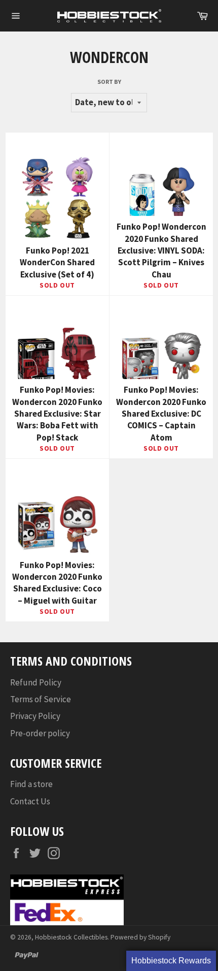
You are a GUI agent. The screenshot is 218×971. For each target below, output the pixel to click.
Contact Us (30, 801)
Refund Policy (35, 682)
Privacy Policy (35, 716)
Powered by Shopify (140, 937)
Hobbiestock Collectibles (71, 937)
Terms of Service (40, 699)
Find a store (31, 784)
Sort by (109, 81)
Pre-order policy (40, 733)
